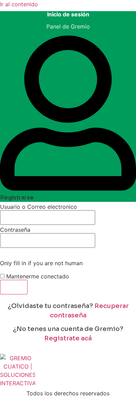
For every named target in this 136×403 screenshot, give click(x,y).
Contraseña (15, 229)
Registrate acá (68, 338)
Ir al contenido (19, 4)
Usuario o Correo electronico (38, 207)
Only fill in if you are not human (41, 263)
